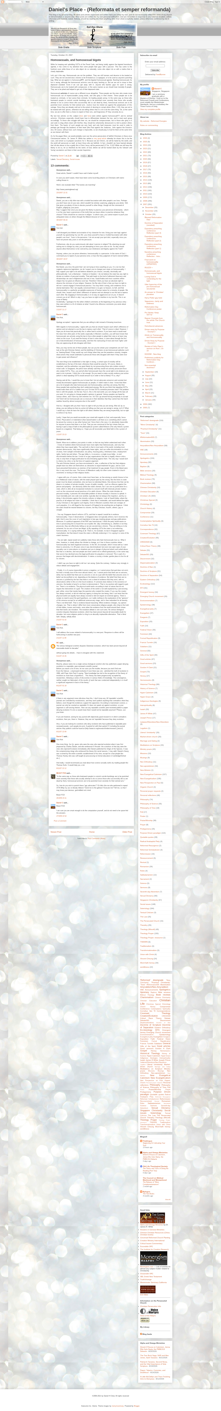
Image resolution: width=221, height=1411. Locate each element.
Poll (141, 812)
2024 (145, 145)
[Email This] (82, 156)
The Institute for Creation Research (154, 1249)
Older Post (127, 832)
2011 (145, 190)
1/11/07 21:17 (61, 310)
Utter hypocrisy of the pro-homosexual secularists (153, 286)
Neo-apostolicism (147, 766)
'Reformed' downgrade (149, 420)
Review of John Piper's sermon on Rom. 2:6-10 (154, 348)
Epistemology (145, 605)
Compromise (145, 513)
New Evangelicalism (148, 779)
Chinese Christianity (148, 487)
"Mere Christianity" (147, 425)
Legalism (143, 728)
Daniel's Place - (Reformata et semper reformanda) (109, 9)
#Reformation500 (147, 437)
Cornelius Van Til (147, 525)
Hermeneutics (145, 680)
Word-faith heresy (147, 963)
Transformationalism (148, 950)
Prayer (143, 825)
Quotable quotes (147, 837)
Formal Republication (148, 638)
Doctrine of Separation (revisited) (154, 224)
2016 (145, 173)
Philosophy (144, 799)
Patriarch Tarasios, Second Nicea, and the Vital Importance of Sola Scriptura (154, 1364)
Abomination (145, 441)
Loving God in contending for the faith (153, 279)
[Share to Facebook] (89, 156)
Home (92, 832)
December (149, 207)
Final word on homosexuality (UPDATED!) (151, 262)
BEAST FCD (61, 773)
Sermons (143, 887)
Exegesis (143, 617)
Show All (167, 1199)
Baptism (143, 466)
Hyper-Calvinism (146, 693)
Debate (143, 550)
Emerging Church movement (151, 596)
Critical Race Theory (148, 546)
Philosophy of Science (149, 804)
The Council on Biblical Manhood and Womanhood (155, 1179)
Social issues (75, 159)
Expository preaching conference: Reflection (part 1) (153, 246)
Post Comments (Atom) (96, 838)
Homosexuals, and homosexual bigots (153, 272)
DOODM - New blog (153, 354)
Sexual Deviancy (63, 159)
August (148, 375)
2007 (145, 204)
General (143, 651)
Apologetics (145, 458)
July (147, 379)
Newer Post (56, 832)
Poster (142, 816)
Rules (142, 871)
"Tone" (142, 433)
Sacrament (144, 879)
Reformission (145, 854)
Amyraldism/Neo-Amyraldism (152, 445)
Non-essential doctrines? (150, 366)
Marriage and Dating (148, 741)
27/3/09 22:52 (61, 816)
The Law (143, 917)
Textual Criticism (146, 912)
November (149, 211)
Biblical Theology (147, 475)
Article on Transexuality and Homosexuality (154, 336)
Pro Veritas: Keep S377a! (152, 314)
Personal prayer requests (150, 791)
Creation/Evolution (147, 538)
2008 (145, 201)
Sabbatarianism (146, 875)
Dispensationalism (147, 563)
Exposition (144, 621)
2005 (145, 408)
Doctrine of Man (146, 567)
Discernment (145, 559)
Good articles (145, 659)
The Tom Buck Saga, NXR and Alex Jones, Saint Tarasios (154, 1356)
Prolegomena (145, 829)
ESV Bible (144, 1295)
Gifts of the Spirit (147, 655)
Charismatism (145, 483)
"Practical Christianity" (149, 429)
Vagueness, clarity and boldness (154, 302)
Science (143, 883)
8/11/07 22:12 (61, 768)
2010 (145, 194)
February (149, 396)
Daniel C (59, 225)
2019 (145, 162)
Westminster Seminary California (153, 1282)
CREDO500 (145, 542)
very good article (100, 138)
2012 (145, 187)
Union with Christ (147, 954)
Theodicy (144, 925)
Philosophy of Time (148, 808)
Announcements (146, 454)
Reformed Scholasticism (150, 850)
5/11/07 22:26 (61, 656)
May (147, 386)
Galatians (144, 646)
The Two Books (148, 1194)
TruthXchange (146, 1279)
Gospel (143, 672)
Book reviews (145, 479)
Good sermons (146, 663)
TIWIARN (144, 942)
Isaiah (142, 709)
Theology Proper (147, 933)
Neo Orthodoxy (146, 762)
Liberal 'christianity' (148, 732)
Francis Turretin (146, 642)
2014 (145, 180)
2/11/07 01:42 (61, 620)
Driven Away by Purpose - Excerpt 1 (154, 342)
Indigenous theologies (149, 701)
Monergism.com (146, 1267)
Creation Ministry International (152, 1241)
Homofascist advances (154, 326)
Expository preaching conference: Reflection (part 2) (153, 238)
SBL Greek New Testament (151, 1277)
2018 (145, 166)
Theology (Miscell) (147, 929)
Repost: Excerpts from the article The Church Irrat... (155, 320)
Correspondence (147, 529)
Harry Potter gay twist (153, 298)
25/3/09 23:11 (61, 798)
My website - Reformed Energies (153, 121)
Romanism (144, 866)
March (148, 393)
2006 (145, 404)
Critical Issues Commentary (151, 1243)
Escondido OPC (146, 1246)
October (148, 214)
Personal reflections (148, 795)
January (148, 400)
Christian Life (145, 496)
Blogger (136, 1406)
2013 (145, 183)
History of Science (147, 688)
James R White (146, 714)
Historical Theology (148, 684)
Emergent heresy (147, 592)
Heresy (143, 676)
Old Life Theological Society (155, 1166)
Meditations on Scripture (150, 745)
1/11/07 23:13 (61, 434)
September (150, 372)
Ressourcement (146, 858)
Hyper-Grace (145, 697)
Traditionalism (145, 946)
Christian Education (148, 492)
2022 (145, 152)
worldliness (144, 967)
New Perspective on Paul (150, 783)
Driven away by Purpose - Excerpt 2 (154, 330)
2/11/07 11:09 (61, 638)
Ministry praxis (146, 749)
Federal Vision (146, 630)
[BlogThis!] (84, 156)
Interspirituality (146, 705)
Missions (143, 753)
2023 (145, 148)
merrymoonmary (118, 1406)
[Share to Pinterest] (91, 156)
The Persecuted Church (149, 921)
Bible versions (145, 471)
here (81, 116)
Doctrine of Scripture (148, 571)
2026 (145, 138)
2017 (145, 169)
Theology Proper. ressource (151, 938)
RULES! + (149, 267)
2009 (145, 197)
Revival (143, 862)
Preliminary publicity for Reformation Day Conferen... (154, 360)
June (147, 382)
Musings (143, 758)
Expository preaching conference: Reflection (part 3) (153, 231)
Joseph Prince (146, 718)
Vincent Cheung (146, 959)
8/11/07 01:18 (61, 686)
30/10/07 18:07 (61, 259)
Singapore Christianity (149, 900)
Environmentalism (147, 601)
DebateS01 (144, 554)
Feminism (144, 634)
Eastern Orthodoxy (147, 580)
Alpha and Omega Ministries (155, 1153)
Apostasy (144, 462)
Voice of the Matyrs (148, 1316)
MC (57, 643)
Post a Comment (60, 821)
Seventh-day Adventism (149, 892)
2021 (145, 156)
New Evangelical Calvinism (151, 774)
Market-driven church (148, 737)
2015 (145, 176)
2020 (145, 159)
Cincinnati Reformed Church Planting (155, 1238)
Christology (144, 504)
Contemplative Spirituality (150, 521)
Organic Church (146, 787)
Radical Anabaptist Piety (150, 841)
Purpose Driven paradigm (150, 833)
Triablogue (147, 1141)
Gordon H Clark (146, 667)
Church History (146, 508)
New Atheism (145, 770)
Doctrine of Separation (149, 575)
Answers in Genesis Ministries (152, 1230)
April (147, 389)
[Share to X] (86, 156)
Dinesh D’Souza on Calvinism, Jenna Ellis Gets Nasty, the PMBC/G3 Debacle (154, 1157)
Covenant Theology (148, 533)
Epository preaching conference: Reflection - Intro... (153, 254)
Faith (142, 626)
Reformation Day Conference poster (153, 308)
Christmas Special (147, 500)
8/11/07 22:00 (61, 732)
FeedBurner (160, 74)
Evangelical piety (147, 609)
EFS (142, 588)
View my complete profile (150, 109)
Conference (145, 517)
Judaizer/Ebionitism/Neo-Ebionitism (154, 722)
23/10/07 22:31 (61, 193)
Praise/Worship (146, 820)
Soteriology (144, 908)
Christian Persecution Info (150, 1306)
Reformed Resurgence (149, 846)
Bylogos (146, 1192)
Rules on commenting (149, 125)
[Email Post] (77, 156)
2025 (145, 142)
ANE (142, 450)
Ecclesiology (145, 584)
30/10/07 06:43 (61, 220)
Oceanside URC (146, 1274)
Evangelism (145, 613)
